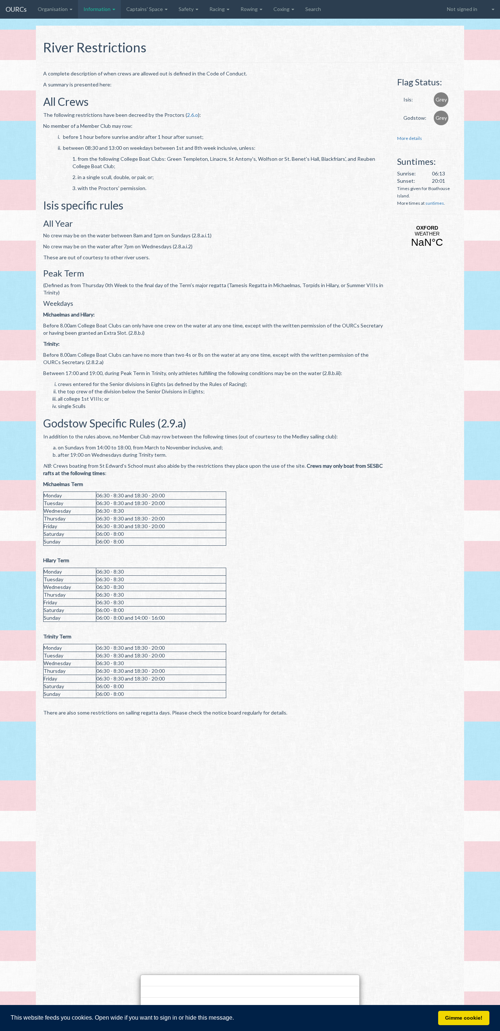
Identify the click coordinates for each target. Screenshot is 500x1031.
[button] (236, 1018)
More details (409, 138)
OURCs (16, 9)
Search (313, 9)
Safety (187, 9)
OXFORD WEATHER (427, 237)
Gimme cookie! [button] (463, 1018)
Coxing (282, 9)
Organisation (53, 9)
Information (97, 9)
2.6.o (192, 115)
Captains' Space (145, 9)
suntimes (434, 203)
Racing (217, 9)
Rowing (249, 9)
